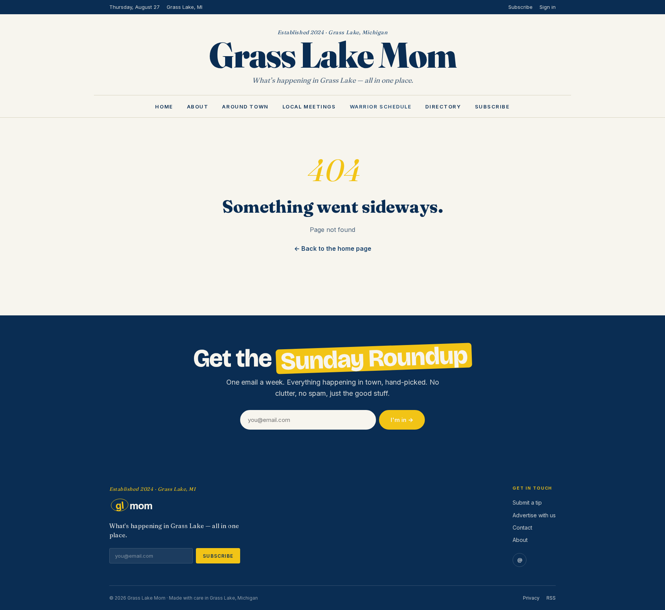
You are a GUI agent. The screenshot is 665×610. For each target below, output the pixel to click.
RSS (551, 598)
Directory (443, 107)
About (198, 107)
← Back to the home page (332, 248)
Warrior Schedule (381, 107)
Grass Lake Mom (332, 55)
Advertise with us (534, 515)
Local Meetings (309, 107)
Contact (522, 527)
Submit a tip (527, 502)
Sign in (548, 7)
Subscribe (520, 7)
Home (164, 107)
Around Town (245, 107)
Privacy (531, 598)
